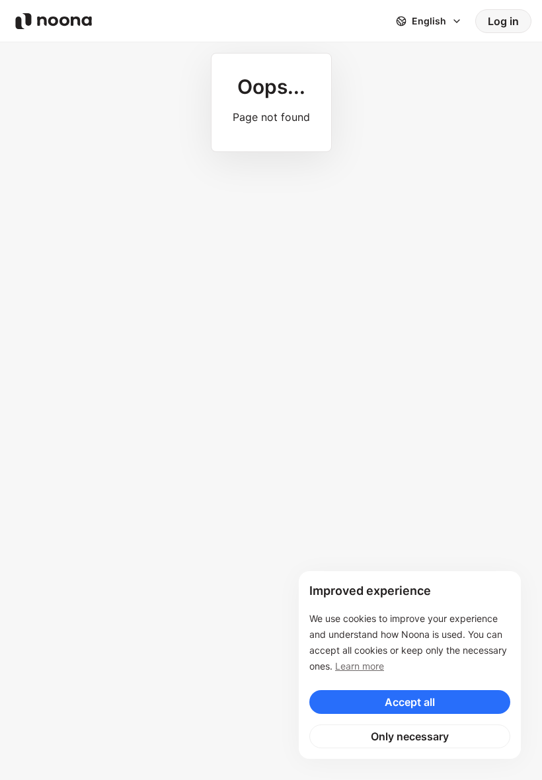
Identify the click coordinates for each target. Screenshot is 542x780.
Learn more (359, 666)
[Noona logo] (54, 21)
